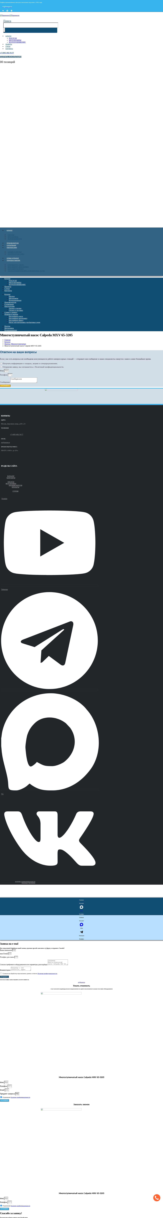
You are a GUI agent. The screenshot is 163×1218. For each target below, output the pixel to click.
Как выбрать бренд (16, 269)
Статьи (8, 46)
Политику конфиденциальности (20, 1097)
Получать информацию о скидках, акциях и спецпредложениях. (30, 363)
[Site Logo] (10, 15)
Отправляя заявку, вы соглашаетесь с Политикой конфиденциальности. (33, 367)
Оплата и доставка (16, 254)
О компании (11, 245)
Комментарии (5, 970)
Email (2, 1090)
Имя (2, 371)
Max (81, 911)
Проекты (9, 44)
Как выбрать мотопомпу (18, 267)
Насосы (11, 235)
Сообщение (5, 382)
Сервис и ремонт (13, 258)
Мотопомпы (13, 237)
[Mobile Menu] (1, 13)
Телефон (4, 375)
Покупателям (12, 248)
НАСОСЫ (13, 38)
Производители (13, 243)
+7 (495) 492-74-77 (16, 434)
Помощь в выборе (13, 260)
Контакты (9, 49)
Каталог (8, 36)
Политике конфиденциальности (47, 973)
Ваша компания (6, 950)
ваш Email (4, 954)
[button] (7, 20)
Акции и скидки (15, 252)
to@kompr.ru (5, 442)
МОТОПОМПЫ (15, 40)
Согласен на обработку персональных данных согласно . (30, 973)
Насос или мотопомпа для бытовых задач (26, 271)
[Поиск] (4, 30)
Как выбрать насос (16, 265)
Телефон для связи (7, 957)
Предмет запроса (7, 1094)
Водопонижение (15, 239)
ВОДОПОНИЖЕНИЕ (17, 42)
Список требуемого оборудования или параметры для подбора (24, 964)
